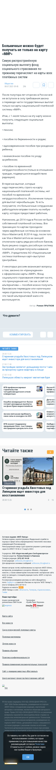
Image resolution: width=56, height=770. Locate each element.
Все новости (7, 623)
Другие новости (9, 644)
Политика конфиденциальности (16, 657)
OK (27, 757)
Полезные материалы (11, 637)
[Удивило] (32, 323)
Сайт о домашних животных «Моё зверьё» (20, 671)
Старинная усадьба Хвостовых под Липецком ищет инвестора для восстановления (26, 491)
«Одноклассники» (43, 590)
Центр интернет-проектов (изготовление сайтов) (23, 678)
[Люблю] (23, 323)
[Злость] (50, 323)
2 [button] (28, 509)
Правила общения (10, 650)
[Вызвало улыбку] (15, 323)
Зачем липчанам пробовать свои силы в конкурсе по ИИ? (18, 415)
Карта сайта (7, 616)
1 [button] (25, 509)
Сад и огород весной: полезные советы (19, 630)
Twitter (4, 592)
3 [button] (31, 509)
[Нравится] (6, 323)
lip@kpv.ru (11, 582)
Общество (9, 83)
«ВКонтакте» (23, 590)
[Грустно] (41, 323)
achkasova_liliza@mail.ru (24, 561)
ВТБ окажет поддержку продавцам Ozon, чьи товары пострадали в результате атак (18, 426)
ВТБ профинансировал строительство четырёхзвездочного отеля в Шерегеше (17, 390)
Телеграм (32, 590)
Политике (39, 744)
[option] (28, 480)
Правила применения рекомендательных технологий (24, 664)
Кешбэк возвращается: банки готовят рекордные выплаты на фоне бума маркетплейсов (18, 404)
